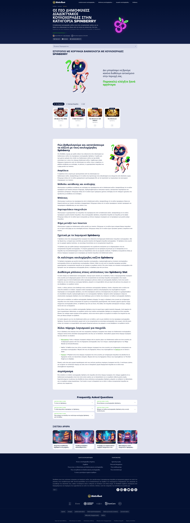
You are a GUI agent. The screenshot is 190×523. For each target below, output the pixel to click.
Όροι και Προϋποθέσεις (61, 520)
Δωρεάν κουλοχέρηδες (122, 2)
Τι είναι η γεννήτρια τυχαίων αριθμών (85, 472)
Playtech (63, 354)
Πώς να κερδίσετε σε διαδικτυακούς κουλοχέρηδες (85, 470)
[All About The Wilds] (61, 118)
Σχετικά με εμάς (116, 462)
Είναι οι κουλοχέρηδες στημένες (85, 462)
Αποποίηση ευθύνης (89, 520)
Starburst (117, 349)
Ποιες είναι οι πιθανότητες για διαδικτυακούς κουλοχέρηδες (85, 467)
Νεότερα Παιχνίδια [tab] (73, 104)
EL (54, 489)
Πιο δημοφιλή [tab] (59, 104)
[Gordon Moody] (88, 503)
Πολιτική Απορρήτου (116, 464)
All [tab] (84, 104)
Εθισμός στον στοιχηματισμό (104, 520)
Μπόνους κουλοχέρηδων (105, 2)
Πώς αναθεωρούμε (116, 467)
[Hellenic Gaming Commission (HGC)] (70, 503)
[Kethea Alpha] (99, 503)
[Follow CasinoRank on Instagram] (121, 489)
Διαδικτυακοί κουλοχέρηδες (86, 2)
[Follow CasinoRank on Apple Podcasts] (135, 489)
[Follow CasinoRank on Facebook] (117, 489)
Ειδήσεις (135, 2)
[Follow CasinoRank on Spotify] (132, 489)
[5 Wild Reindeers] (78, 118)
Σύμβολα (85, 464)
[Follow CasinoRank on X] (125, 489)
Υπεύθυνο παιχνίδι (118, 520)
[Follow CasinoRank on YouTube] (128, 489)
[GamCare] (110, 503)
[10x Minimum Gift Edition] (95, 118)
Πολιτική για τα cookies (75, 520)
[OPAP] (77, 503)
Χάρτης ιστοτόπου (130, 520)
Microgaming (65, 339)
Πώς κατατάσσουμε (116, 470)
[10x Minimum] (112, 118)
